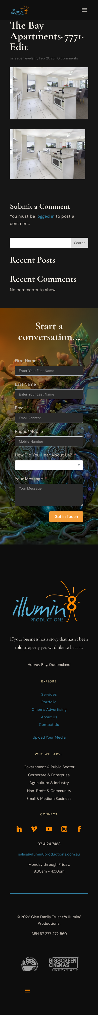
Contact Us (49, 724)
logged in (45, 216)
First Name (25, 360)
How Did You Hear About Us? (43, 455)
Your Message (29, 479)
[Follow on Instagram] (64, 829)
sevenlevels (24, 58)
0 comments (67, 58)
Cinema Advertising (49, 709)
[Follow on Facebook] (79, 829)
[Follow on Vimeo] (34, 829)
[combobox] (49, 465)
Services (49, 694)
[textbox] (49, 465)
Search (79, 243)
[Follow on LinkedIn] (19, 829)
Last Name (25, 384)
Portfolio (49, 702)
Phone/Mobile (29, 431)
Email (20, 408)
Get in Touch (66, 516)
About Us (49, 717)
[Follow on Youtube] (49, 829)
